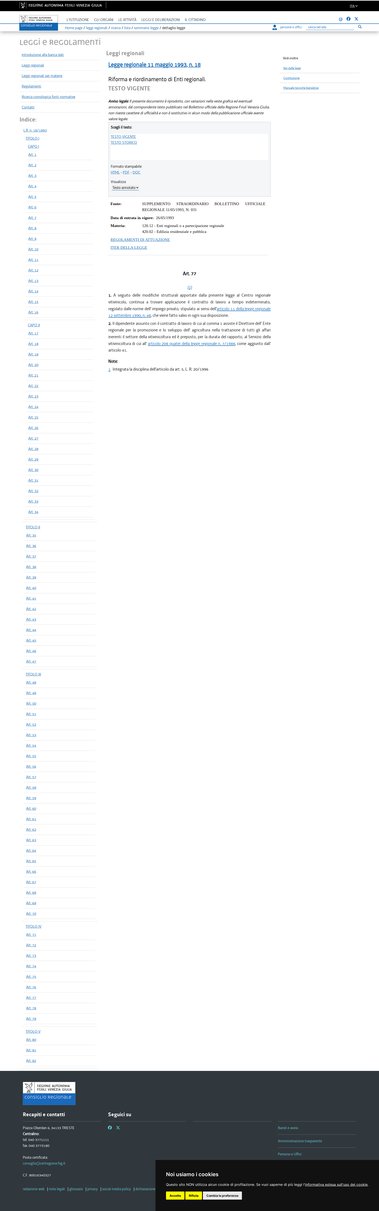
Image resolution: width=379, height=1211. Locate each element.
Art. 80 (31, 1039)
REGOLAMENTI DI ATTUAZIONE (140, 240)
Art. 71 (31, 934)
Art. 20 (33, 364)
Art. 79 (31, 1018)
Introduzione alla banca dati (43, 54)
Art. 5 (32, 196)
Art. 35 (31, 535)
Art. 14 (33, 291)
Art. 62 (31, 829)
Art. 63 (31, 840)
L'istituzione (78, 20)
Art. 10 (33, 249)
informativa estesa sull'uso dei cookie (336, 1184)
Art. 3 (32, 175)
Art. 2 (32, 165)
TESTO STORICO (124, 142)
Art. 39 (31, 577)
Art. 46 (31, 650)
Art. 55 (31, 755)
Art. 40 (31, 587)
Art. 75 (31, 976)
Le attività (127, 20)
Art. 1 (32, 154)
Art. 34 (33, 511)
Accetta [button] (175, 1195)
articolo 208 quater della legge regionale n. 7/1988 (191, 343)
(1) (189, 287)
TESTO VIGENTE (123, 136)
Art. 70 (31, 913)
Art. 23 (33, 396)
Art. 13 (33, 280)
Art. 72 (31, 945)
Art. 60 (31, 808)
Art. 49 (31, 692)
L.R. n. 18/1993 (35, 130)
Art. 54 (31, 745)
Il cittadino (195, 20)
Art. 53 (31, 734)
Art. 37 (31, 556)
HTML (115, 172)
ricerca (116, 27)
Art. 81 (31, 1050)
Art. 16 (33, 312)
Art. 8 (32, 228)
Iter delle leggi (292, 68)
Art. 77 (31, 997)
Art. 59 (31, 798)
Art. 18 (33, 343)
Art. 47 (31, 661)
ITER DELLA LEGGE (129, 247)
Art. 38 (31, 566)
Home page (73, 27)
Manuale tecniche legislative (301, 88)
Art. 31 (33, 480)
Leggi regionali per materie (42, 75)
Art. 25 (33, 417)
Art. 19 (33, 354)
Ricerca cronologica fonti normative (48, 96)
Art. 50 (31, 703)
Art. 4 (32, 186)
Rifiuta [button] (193, 1195)
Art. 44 (31, 629)
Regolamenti (31, 86)
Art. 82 (31, 1060)
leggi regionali (96, 27)
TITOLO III (33, 674)
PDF (126, 172)
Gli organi (103, 20)
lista (127, 27)
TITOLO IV (33, 926)
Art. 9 (32, 238)
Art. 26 (33, 427)
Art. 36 (31, 545)
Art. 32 (33, 490)
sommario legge (146, 27)
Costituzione (291, 78)
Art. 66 (31, 871)
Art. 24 (33, 406)
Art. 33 (33, 501)
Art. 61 (31, 819)
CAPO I (33, 146)
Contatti (28, 107)
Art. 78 (31, 1008)
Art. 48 (31, 682)
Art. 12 (33, 270)
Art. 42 (31, 608)
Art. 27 (33, 438)
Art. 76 (31, 987)
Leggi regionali (33, 65)
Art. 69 (31, 903)
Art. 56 (31, 766)
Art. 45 (31, 640)
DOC (136, 172)
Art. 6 (32, 207)
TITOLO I (32, 138)
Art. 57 (31, 776)
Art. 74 (31, 966)
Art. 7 (32, 217)
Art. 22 (33, 385)
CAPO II (34, 325)
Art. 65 (31, 861)
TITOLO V (33, 1031)
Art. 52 (31, 724)
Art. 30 (33, 469)
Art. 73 (31, 955)
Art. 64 (31, 850)
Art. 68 (31, 892)
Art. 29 (33, 459)
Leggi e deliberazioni (160, 20)
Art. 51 (31, 713)
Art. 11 (33, 259)
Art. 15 (33, 301)
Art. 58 (31, 787)
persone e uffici (291, 27)
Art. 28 (33, 448)
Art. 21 (33, 375)
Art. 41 (31, 598)
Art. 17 (33, 333)
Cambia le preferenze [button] (222, 1195)
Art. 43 (31, 619)
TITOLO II (33, 527)
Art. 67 (31, 882)
